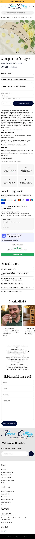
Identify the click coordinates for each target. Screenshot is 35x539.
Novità (8, 17)
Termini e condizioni (6, 477)
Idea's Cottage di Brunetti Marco (19, 536)
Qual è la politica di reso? (10, 269)
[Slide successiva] (32, 322)
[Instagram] (5, 531)
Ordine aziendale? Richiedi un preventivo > (12, 63)
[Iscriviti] (31, 453)
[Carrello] (33, 6)
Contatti (3, 504)
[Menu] (2, 6)
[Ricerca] (5, 6)
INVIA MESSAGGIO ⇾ (9, 423)
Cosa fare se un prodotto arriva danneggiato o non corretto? (12, 279)
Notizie (3, 483)
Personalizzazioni (6, 494)
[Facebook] (2, 531)
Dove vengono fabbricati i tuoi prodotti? (15, 287)
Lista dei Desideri (6, 497)
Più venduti (10, 222)
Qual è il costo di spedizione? (11, 291)
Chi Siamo (4, 469)
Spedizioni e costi (6, 475)
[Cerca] (4, 12)
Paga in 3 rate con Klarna (7, 499)
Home (3, 17)
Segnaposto (17, 222)
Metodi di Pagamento (7, 472)
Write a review (17, 254)
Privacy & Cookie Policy (7, 480)
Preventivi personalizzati (7, 491)
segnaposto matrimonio (15, 130)
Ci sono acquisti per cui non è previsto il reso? (15, 274)
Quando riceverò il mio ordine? (12, 284)
